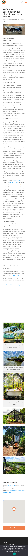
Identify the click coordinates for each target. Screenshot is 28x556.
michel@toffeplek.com (8, 544)
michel (7, 19)
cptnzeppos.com (15, 275)
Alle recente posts (14, 527)
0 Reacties (8, 21)
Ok (14, 553)
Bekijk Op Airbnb (7, 285)
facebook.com (16, 180)
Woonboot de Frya (16, 285)
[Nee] (26, 550)
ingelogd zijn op (11, 485)
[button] (14, 509)
